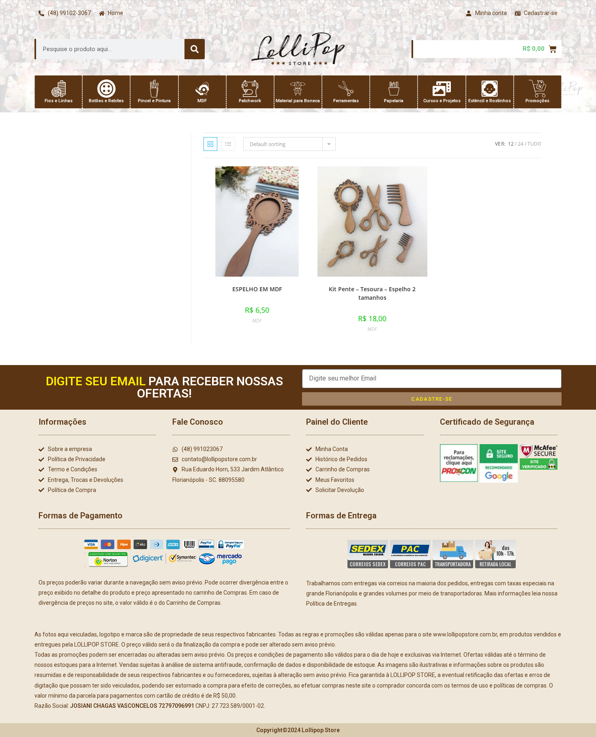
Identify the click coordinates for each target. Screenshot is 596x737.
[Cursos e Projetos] (442, 89)
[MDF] (202, 89)
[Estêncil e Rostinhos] (489, 89)
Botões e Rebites (106, 100)
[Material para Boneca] (298, 89)
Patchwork (250, 100)
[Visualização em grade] (210, 144)
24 (520, 143)
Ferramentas (346, 100)
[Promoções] (537, 89)
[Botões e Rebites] (106, 89)
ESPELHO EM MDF (257, 289)
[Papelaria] (394, 89)
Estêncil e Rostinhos (489, 100)
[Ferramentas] (346, 89)
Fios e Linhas (59, 100)
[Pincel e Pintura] (154, 89)
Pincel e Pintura (154, 100)
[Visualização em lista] (228, 144)
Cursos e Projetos (442, 100)
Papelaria (393, 100)
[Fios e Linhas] (58, 89)
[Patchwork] (250, 89)
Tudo (534, 143)
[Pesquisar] (194, 49)
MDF (202, 100)
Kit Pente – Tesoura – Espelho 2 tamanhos (372, 293)
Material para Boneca (298, 100)
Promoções (537, 100)
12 (511, 143)
